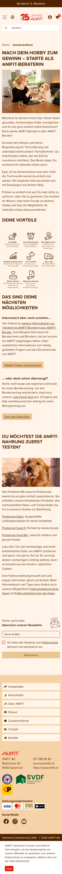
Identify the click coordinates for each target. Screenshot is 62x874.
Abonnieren (31, 655)
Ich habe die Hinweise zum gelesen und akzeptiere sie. (32, 644)
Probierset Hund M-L (15, 535)
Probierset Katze (13, 516)
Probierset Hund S (14, 528)
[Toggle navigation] (4, 17)
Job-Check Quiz (23, 397)
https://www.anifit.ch (45, 768)
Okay (9, 868)
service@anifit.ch (43, 763)
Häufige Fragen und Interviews (22, 365)
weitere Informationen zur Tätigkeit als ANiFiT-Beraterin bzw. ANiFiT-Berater (29, 327)
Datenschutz (50, 642)
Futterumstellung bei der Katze (35, 593)
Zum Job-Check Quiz (17, 417)
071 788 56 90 (42, 759)
